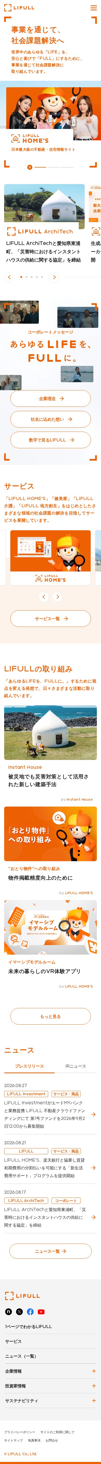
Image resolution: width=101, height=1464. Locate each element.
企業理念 (47, 398)
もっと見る (50, 1016)
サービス (13, 1341)
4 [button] (36, 277)
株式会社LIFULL (19, 7)
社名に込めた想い (47, 419)
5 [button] (42, 277)
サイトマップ (13, 1440)
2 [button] (26, 277)
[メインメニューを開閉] (94, 7)
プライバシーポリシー (19, 1432)
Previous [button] (9, 277)
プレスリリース (29, 1065)
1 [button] (21, 277)
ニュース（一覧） (21, 1355)
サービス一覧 (47, 618)
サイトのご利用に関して (57, 1432)
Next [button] (54, 277)
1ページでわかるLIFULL (28, 1326)
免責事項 (34, 1440)
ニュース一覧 (47, 1251)
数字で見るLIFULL (47, 439)
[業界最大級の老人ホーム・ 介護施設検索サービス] (50, 113)
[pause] (29, 167)
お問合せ (52, 1440)
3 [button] (31, 277)
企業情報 (13, 1370)
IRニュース (76, 1065)
